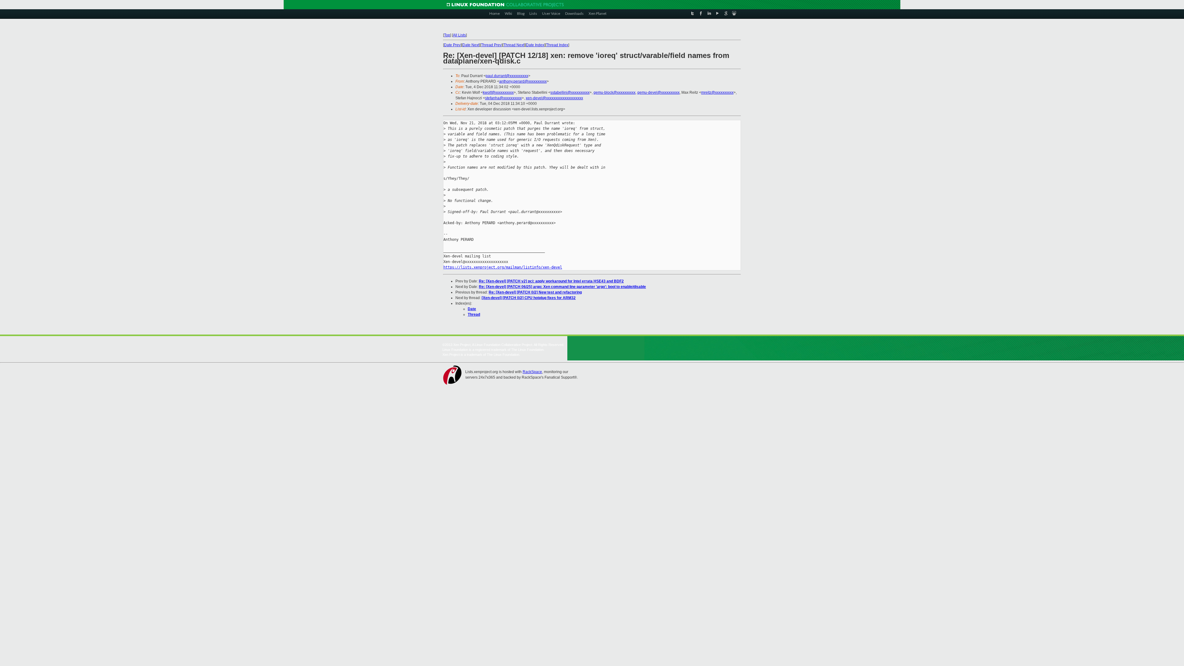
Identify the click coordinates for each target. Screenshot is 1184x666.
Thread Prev (491, 45)
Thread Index (557, 45)
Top (447, 35)
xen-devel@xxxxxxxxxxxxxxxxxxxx (554, 98)
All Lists (459, 35)
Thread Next (514, 45)
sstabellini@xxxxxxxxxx (570, 92)
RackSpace (532, 372)
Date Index (535, 45)
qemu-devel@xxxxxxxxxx (658, 92)
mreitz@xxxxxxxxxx (717, 92)
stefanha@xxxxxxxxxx (503, 98)
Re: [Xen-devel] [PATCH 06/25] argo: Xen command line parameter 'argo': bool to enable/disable (562, 287)
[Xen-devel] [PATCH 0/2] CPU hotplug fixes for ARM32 (529, 298)
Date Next (470, 45)
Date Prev (452, 45)
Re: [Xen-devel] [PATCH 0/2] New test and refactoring (535, 292)
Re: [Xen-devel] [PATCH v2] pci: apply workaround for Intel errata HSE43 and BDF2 (551, 281)
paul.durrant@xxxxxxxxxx (507, 76)
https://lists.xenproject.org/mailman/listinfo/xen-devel (502, 267)
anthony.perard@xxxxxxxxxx (523, 81)
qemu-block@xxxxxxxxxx (614, 92)
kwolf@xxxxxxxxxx (498, 92)
